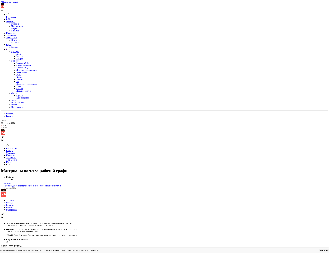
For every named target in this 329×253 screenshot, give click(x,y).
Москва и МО (22, 63)
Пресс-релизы (17, 107)
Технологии (11, 38)
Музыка (19, 56)
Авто (13, 100)
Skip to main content (9, 2)
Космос (14, 47)
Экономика (11, 35)
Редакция (10, 114)
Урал (18, 86)
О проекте (10, 201)
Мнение (14, 105)
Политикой (94, 250)
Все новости (11, 17)
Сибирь (19, 88)
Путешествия (17, 26)
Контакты (9, 205)
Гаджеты (15, 42)
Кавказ (19, 79)
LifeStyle (15, 31)
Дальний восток (23, 91)
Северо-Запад (22, 68)
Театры (19, 58)
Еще (8, 49)
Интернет (15, 40)
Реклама (9, 116)
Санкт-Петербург (24, 65)
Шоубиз (14, 28)
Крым (19, 77)
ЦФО (18, 75)
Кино (18, 54)
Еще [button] (8, 164)
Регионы (15, 61)
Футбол (19, 95)
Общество (10, 21)
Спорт (14, 93)
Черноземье (21, 72)
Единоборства (22, 98)
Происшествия (17, 102)
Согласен (324, 250)
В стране (15, 24)
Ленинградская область (26, 70)
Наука (8, 45)
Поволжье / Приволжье (26, 84)
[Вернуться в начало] (2, 7)
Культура (15, 51)
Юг (17, 82)
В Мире (9, 19)
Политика (10, 33)
